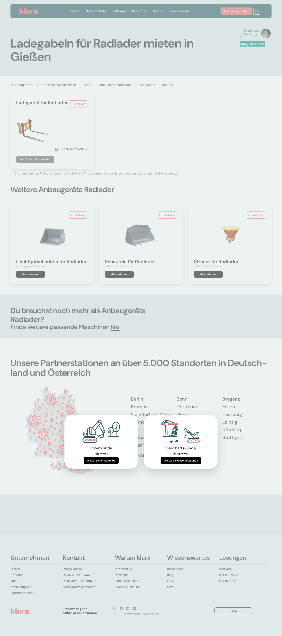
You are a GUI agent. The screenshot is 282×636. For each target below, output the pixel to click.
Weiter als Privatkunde (101, 460)
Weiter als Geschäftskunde (181, 460)
